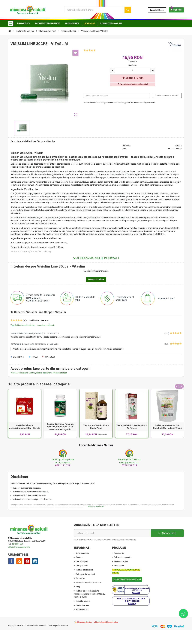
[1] (85, 50)
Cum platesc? (82, 565)
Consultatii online (111, 23)
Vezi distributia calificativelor (22, 325)
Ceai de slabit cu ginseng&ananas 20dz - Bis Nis (24, 426)
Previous (177, 386)
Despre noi (80, 578)
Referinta (126, 145)
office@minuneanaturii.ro (19, 547)
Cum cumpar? (82, 561)
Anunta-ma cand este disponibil (167, 95)
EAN (124, 148)
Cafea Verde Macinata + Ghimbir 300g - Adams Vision (167, 426)
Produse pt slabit (60, 373)
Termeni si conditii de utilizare (88, 582)
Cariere (79, 557)
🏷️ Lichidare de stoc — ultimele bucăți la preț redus (96, 622)
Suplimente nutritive (26, 373)
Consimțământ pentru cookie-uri (127, 579)
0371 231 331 (17, 544)
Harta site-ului (82, 609)
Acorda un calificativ (46, 325)
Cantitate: (132, 65)
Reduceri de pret (121, 561)
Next (181, 386)
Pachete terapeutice (47, 23)
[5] (94, 50)
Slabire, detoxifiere (44, 373)
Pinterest (50, 357)
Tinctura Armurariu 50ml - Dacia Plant (96, 426)
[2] (87, 50)
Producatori (119, 565)
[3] (89, 50)
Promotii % (23, 23)
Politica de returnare (84, 570)
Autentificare (157, 10)
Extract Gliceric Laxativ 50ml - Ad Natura (132, 426)
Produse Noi (119, 553)
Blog (78, 587)
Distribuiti (18, 357)
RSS (19, 561)
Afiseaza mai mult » (96, 507)
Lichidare (89, 23)
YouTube (27, 561)
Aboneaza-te (168, 533)
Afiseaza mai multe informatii (97, 258)
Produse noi (71, 23)
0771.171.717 (62, 465)
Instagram (35, 561)
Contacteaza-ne (82, 605)
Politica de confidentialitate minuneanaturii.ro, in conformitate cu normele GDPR (89, 594)
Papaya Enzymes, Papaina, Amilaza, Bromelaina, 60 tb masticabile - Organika (60, 427)
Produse (14, 373)
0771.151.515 (129, 465)
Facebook (11, 561)
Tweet (34, 357)
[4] (92, 50)
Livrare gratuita (82, 553)
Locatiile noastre (83, 601)
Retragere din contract (85, 574)
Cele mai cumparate (122, 557)
